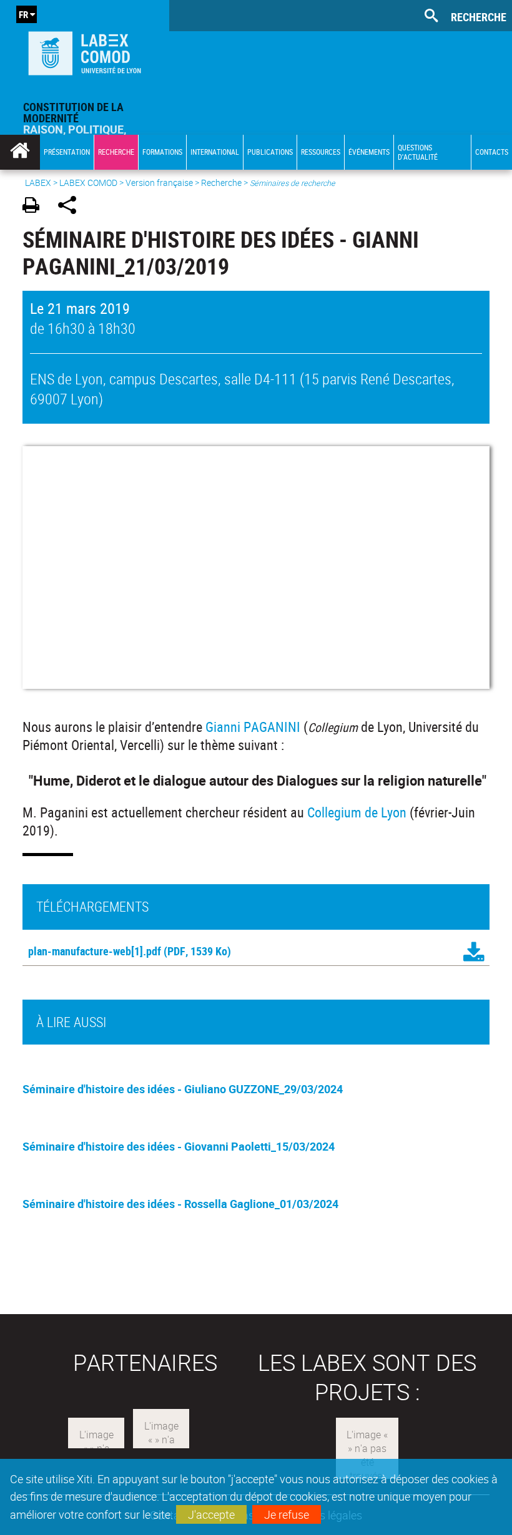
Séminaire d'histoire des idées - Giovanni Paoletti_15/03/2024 (178, 1146)
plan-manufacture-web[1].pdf (94, 950)
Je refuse (286, 1514)
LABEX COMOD (88, 182)
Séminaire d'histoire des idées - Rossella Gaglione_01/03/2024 (180, 1203)
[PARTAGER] (71, 207)
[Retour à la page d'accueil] (84, 50)
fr (23, 14)
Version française (159, 182)
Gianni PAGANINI (252, 727)
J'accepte (211, 1514)
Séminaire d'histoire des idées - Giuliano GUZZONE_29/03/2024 (182, 1088)
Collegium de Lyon (356, 812)
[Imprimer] (35, 207)
